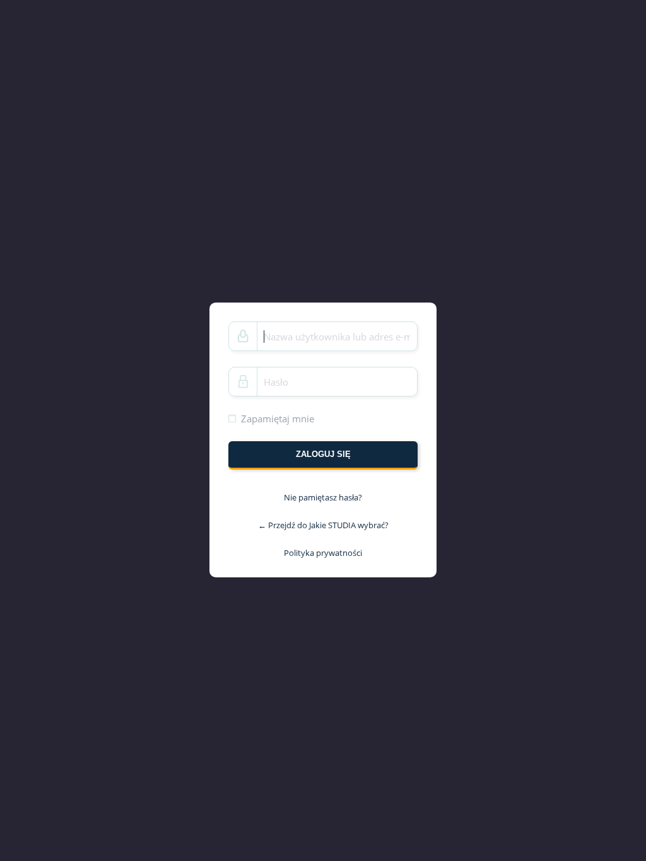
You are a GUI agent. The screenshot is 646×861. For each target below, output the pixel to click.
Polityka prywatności (323, 552)
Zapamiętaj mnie (277, 418)
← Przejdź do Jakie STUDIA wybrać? (323, 525)
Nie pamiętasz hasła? (323, 497)
